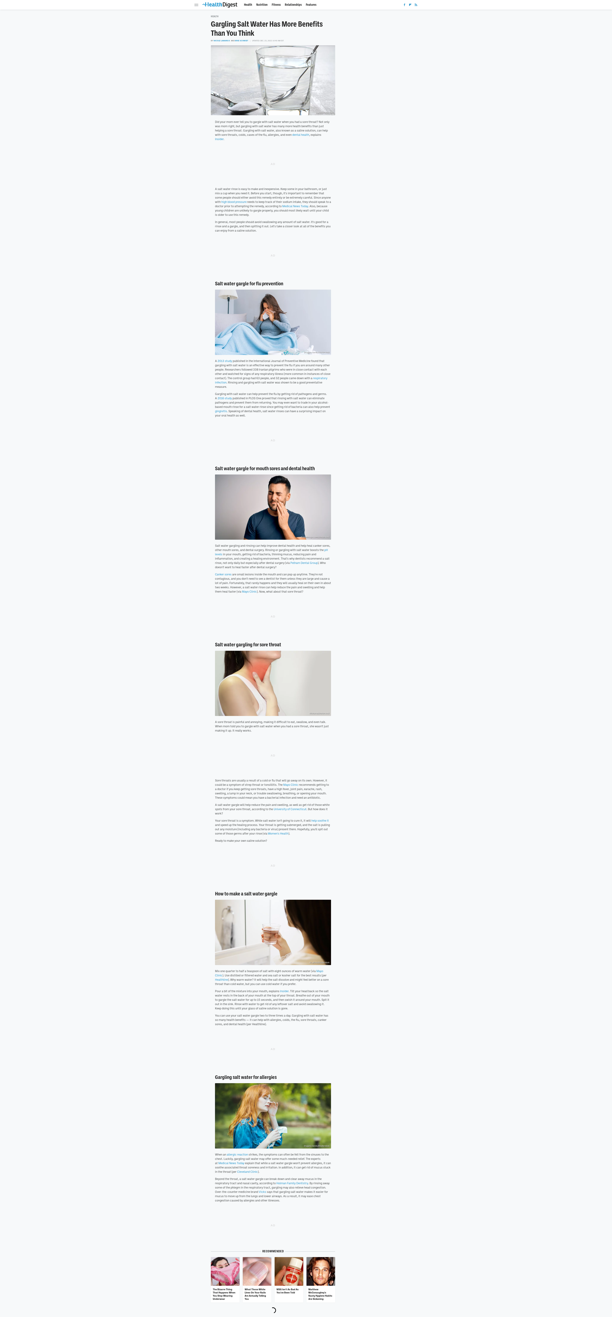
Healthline (221, 979)
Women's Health (278, 833)
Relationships (293, 5)
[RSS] (416, 5)
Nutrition (262, 5)
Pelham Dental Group (304, 563)
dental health (300, 134)
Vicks (262, 1191)
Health (248, 5)
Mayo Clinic (249, 591)
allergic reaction (237, 1154)
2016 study (225, 398)
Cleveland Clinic (247, 1171)
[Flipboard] (410, 5)
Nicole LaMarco (222, 41)
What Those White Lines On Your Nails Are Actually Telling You (255, 1294)
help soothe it (320, 820)
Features (311, 5)
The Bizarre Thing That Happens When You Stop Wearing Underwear (224, 1294)
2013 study (225, 361)
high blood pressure (234, 202)
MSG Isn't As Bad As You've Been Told (288, 1291)
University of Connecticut (290, 809)
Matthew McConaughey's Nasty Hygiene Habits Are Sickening (320, 1294)
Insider (219, 139)
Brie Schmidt (241, 41)
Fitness (276, 5)
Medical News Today (295, 206)
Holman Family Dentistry (292, 1183)
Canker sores (223, 574)
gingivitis (221, 411)
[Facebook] (404, 5)
